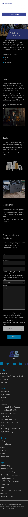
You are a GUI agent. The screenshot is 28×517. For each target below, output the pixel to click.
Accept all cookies (14, 14)
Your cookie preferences (7, 3)
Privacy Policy (7, 10)
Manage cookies (14, 19)
